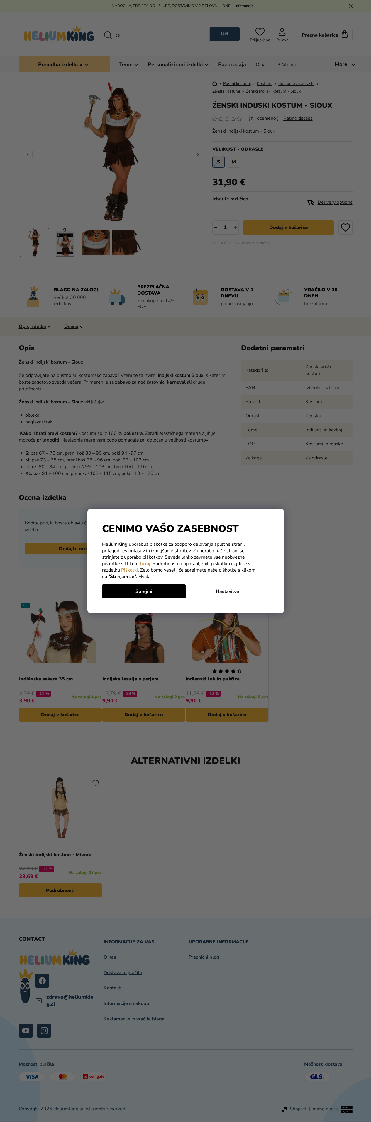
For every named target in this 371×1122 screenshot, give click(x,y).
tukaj (145, 563)
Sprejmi (143, 591)
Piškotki (129, 570)
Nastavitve (227, 591)
